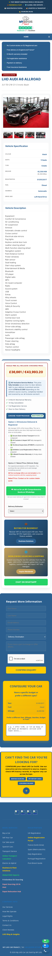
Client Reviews (8, 930)
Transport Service (9, 851)
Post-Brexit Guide (35, 863)
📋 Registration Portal (13, 8)
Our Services (7, 907)
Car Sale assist (8, 842)
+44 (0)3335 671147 (33, 947)
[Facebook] (23, 812)
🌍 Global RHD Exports (34, 5)
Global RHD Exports (10, 875)
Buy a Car (6, 833)
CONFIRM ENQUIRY (26, 670)
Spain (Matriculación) (36, 849)
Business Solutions (26, 541)
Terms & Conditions (10, 920)
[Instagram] (35, 812)
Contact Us (6, 925)
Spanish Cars (7, 846)
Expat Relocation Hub (11, 891)
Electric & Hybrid (9, 863)
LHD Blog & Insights (11, 934)
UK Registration (34, 833)
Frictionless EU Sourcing (12, 879)
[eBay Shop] (29, 812)
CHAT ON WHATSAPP (26, 582)
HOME (26, 37)
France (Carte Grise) (36, 845)
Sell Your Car (7, 837)
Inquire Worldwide (26, 571)
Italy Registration (35, 854)
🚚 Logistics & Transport (36, 8)
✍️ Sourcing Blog (26, 11)
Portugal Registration (36, 858)
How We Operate (9, 911)
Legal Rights (7, 916)
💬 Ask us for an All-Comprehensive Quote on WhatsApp (26, 490)
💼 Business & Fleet (14, 5)
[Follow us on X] (17, 812)
